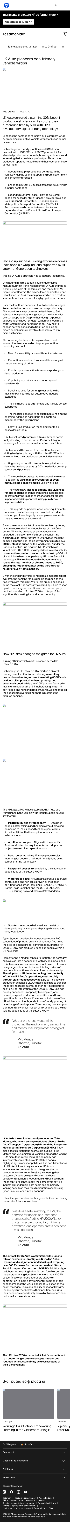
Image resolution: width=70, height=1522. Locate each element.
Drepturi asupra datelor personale (18, 1503)
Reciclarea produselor (25, 1498)
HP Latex (61, 1421)
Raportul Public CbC (43, 1508)
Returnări (7, 1498)
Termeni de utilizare (47, 1503)
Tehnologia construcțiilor (22, 46)
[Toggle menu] (58, 15)
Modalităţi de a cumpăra (15, 1460)
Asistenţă (8, 1469)
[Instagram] (18, 1492)
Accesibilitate (45, 1498)
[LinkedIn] (4, 1492)
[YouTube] (25, 1492)
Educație (7, 1421)
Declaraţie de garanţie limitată (17, 1508)
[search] (57, 5)
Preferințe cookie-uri (35, 1500)
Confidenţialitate (15, 1500)
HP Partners (9, 1477)
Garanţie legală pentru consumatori (19, 1506)
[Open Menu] (64, 5)
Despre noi (8, 1452)
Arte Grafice (49, 46)
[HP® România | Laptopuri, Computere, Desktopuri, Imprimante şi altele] (6, 5)
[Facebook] (11, 1492)
